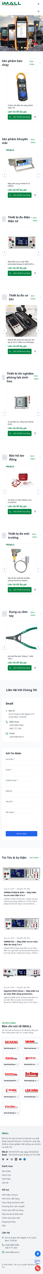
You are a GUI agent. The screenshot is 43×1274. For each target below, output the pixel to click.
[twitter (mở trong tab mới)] (7, 1159)
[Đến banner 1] (13, 47)
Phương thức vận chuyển (13, 1206)
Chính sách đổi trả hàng (12, 1210)
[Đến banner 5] (29, 47)
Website (9, 791)
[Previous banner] (4, 33)
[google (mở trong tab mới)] (12, 1159)
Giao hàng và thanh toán (13, 1202)
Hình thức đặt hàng (10, 1198)
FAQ (4, 1225)
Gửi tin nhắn (21, 833)
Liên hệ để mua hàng (21, 117)
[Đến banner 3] (21, 47)
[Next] (38, 174)
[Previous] (4, 174)
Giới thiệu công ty (10, 1194)
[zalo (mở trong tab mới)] (24, 1159)
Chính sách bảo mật (11, 1218)
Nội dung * (10, 812)
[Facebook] (38, 1254)
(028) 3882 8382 (17, 725)
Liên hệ (5, 1182)
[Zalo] (38, 1261)
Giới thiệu (6, 1179)
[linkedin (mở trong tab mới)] (16, 1159)
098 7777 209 (15, 728)
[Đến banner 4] (25, 47)
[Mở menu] (38, 4)
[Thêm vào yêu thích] (35, 117)
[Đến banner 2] (17, 47)
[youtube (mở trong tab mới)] (20, 1159)
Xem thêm (32, 63)
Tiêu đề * (9, 801)
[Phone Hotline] (38, 1268)
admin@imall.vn (17, 736)
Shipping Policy (9, 1221)
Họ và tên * (10, 759)
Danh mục (6, 1175)
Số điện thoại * (12, 780)
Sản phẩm (6, 1171)
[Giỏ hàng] (38, 11)
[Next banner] (38, 33)
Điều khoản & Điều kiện (12, 1214)
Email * (9, 770)
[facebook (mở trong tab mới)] (3, 1159)
